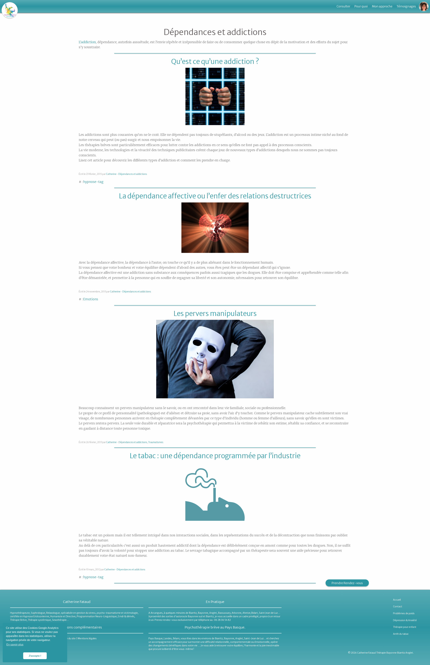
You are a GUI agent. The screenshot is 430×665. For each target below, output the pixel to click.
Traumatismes (155, 442)
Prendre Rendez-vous (347, 583)
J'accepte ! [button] (35, 655)
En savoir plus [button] (14, 644)
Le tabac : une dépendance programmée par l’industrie (215, 456)
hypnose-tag (93, 182)
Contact (397, 606)
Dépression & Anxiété (405, 620)
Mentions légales (87, 638)
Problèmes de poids (404, 613)
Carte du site (69, 638)
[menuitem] (343, 6)
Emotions (90, 299)
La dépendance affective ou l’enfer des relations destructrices (215, 196)
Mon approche (382, 6)
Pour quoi (361, 6)
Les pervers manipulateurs (215, 313)
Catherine (111, 174)
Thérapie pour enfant (404, 627)
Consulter (343, 6)
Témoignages (406, 6)
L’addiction (87, 42)
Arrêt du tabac (401, 633)
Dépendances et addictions (132, 174)
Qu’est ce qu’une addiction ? (215, 61)
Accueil (397, 599)
